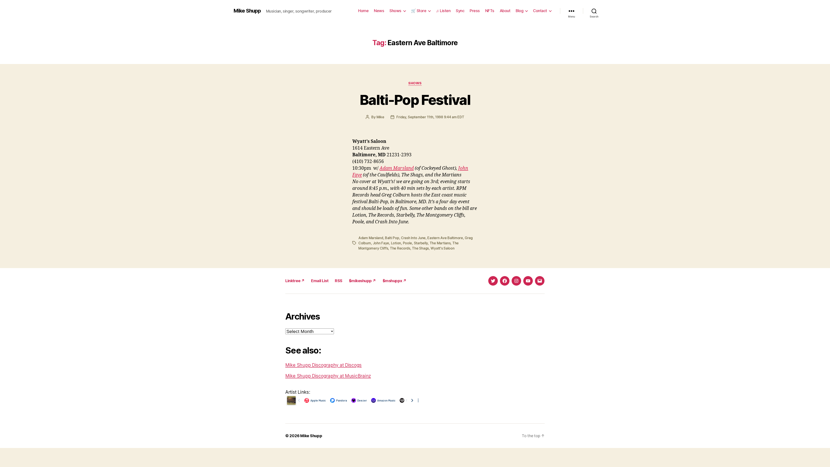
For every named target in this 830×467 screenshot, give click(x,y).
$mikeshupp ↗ (362, 280)
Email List (319, 280)
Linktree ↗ (295, 280)
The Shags (420, 248)
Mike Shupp (247, 10)
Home (363, 10)
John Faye (381, 243)
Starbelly (421, 243)
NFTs (489, 10)
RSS (338, 280)
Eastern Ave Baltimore (445, 238)
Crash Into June (413, 238)
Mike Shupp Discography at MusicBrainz (328, 376)
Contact (540, 10)
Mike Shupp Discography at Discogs (323, 365)
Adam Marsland (397, 168)
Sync (460, 10)
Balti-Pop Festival (415, 99)
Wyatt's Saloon (442, 248)
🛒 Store (418, 10)
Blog (519, 10)
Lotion (396, 243)
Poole (407, 243)
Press (475, 10)
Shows (395, 10)
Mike (380, 117)
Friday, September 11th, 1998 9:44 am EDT (430, 117)
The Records (400, 248)
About (505, 10)
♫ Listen (443, 10)
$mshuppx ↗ (395, 280)
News (379, 10)
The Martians (440, 243)
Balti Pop (392, 238)
